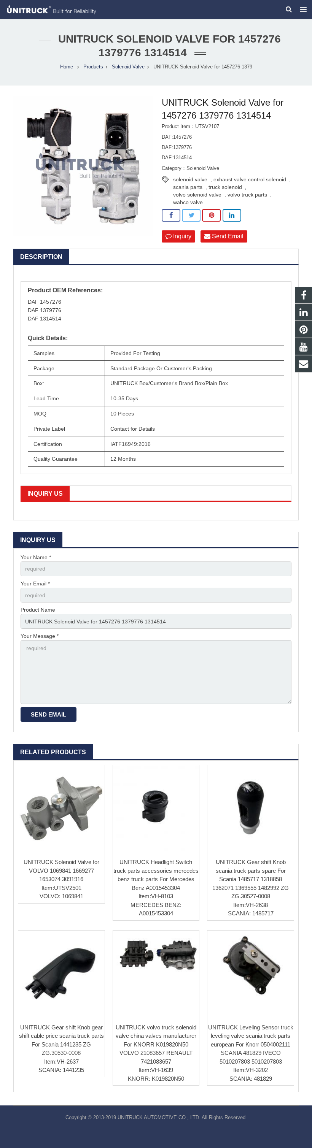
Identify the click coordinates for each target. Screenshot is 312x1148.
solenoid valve (190, 179)
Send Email (227, 236)
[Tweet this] (191, 215)
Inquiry (181, 236)
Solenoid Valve (128, 67)
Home (66, 67)
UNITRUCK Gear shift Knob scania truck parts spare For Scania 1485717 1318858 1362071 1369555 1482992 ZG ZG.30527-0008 (250, 879)
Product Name (38, 610)
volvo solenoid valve (197, 195)
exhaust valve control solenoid (249, 179)
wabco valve (188, 202)
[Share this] (171, 215)
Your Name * (36, 557)
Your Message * (40, 636)
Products (93, 67)
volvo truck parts (247, 195)
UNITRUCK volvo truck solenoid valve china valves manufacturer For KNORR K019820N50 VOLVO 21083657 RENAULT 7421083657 (156, 1044)
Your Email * (35, 583)
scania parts (187, 187)
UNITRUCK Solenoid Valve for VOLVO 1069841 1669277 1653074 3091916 (61, 870)
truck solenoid (225, 187)
